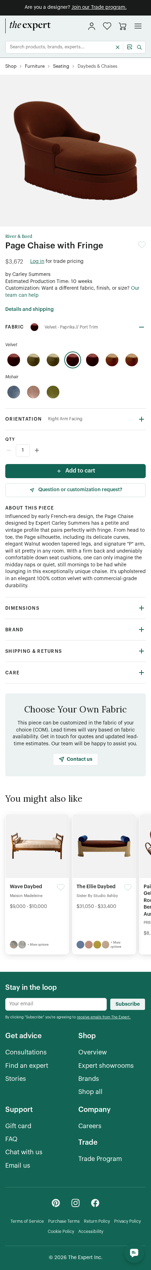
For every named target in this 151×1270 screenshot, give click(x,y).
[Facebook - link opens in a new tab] (95, 1203)
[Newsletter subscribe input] (56, 1004)
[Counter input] (75, 450)
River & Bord (18, 236)
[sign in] (91, 26)
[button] (107, 26)
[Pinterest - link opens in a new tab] (56, 1203)
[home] (28, 26)
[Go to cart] (122, 26)
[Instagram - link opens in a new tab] (75, 1203)
